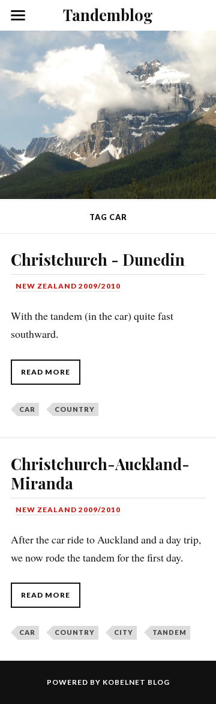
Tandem (169, 632)
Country (75, 409)
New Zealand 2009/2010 (68, 285)
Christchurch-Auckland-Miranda (100, 473)
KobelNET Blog (136, 682)
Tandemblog (108, 14)
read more (45, 371)
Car (27, 409)
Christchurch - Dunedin (98, 259)
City (123, 632)
